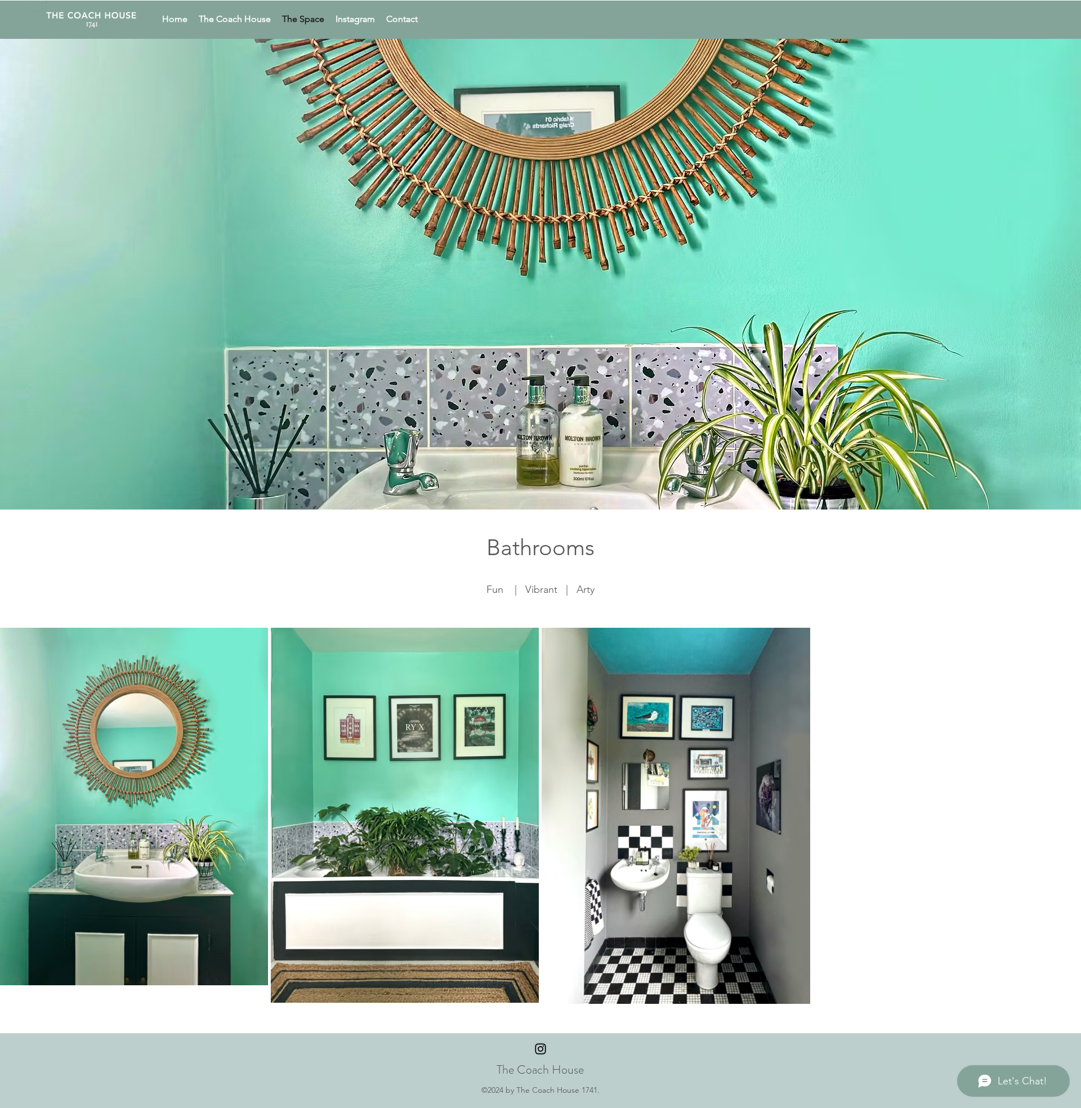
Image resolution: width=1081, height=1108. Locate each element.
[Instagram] (540, 1049)
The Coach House (540, 1069)
